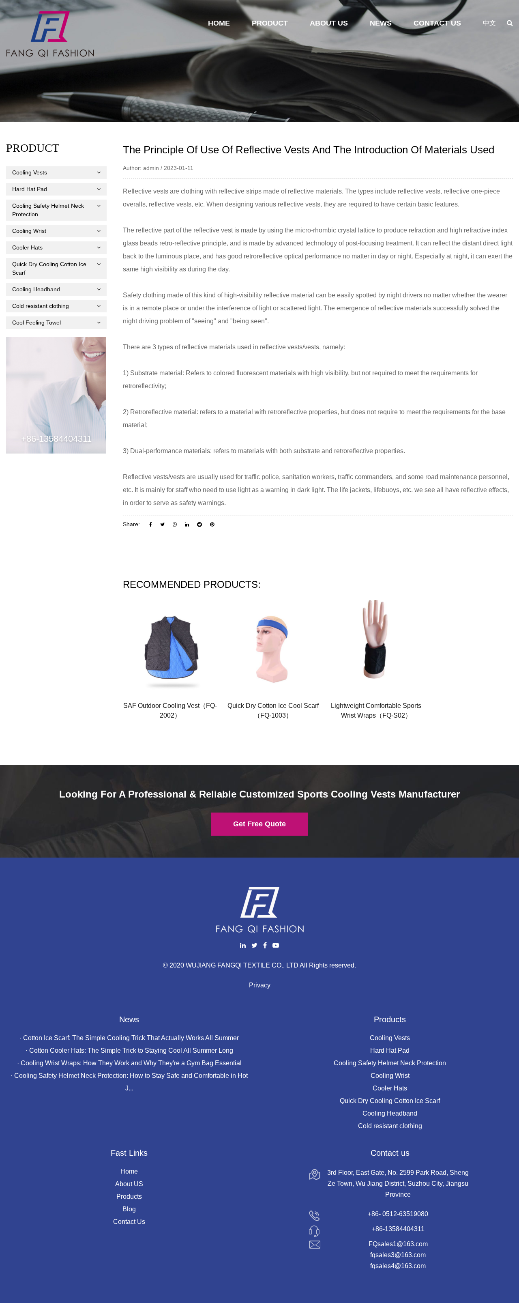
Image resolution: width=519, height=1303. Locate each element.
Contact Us (437, 23)
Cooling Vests (29, 172)
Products (129, 1196)
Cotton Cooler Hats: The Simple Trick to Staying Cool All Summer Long (131, 1050)
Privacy (259, 985)
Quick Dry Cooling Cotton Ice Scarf (49, 268)
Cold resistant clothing (40, 306)
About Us (329, 23)
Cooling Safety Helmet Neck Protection (48, 209)
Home (219, 23)
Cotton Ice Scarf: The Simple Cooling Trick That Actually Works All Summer (131, 1037)
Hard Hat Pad (29, 189)
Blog (129, 1209)
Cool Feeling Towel (36, 322)
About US (129, 1183)
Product (270, 23)
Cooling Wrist (29, 231)
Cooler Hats (27, 247)
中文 (489, 22)
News (381, 23)
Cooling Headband (36, 289)
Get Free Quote (259, 824)
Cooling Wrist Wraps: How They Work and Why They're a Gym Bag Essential (131, 1063)
